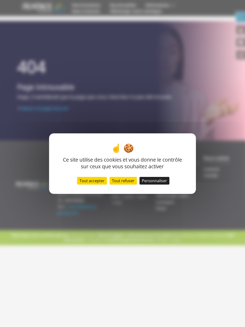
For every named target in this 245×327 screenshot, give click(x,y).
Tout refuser (123, 180)
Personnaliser (154, 180)
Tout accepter (92, 180)
